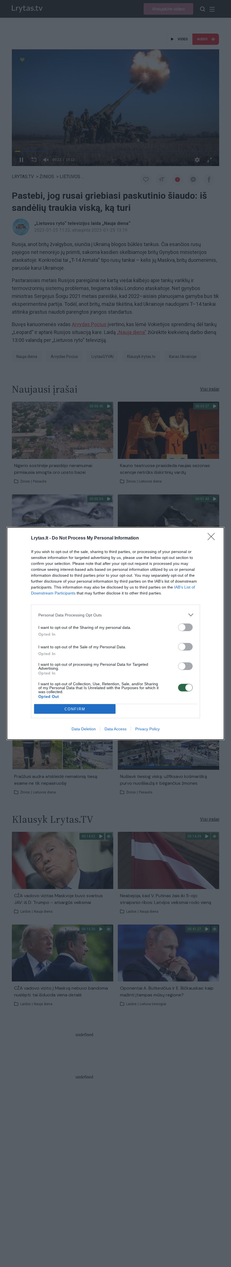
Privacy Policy (147, 729)
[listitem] (115, 615)
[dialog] (115, 633)
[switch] (185, 627)
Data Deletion (84, 729)
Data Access (115, 729)
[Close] (213, 538)
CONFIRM (75, 709)
